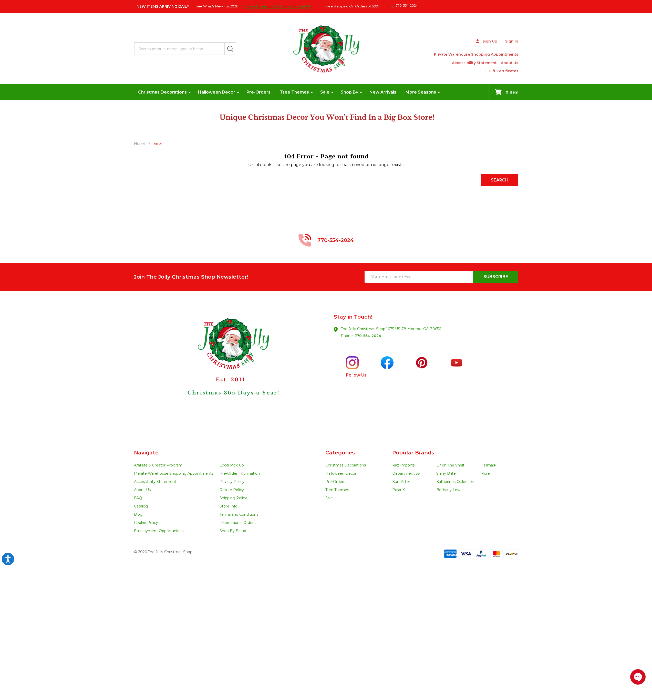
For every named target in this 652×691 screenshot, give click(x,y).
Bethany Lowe (449, 489)
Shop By (349, 92)
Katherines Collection (455, 481)
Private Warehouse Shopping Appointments (476, 54)
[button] (230, 370)
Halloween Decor (216, 92)
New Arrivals (382, 92)
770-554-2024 (368, 335)
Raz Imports (403, 465)
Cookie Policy (146, 522)
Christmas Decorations (162, 92)
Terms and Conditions (239, 514)
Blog (138, 514)
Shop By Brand (233, 531)
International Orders (237, 522)
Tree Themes (294, 92)
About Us (509, 62)
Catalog (141, 506)
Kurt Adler (401, 481)
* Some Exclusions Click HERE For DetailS (277, 6)
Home (140, 143)
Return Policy (232, 489)
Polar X (398, 489)
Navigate (146, 453)
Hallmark (488, 465)
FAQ (138, 498)
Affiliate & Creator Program (158, 465)
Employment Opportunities (158, 531)
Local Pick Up (232, 465)
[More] (189, 92)
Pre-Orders (258, 92)
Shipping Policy (233, 498)
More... (486, 473)
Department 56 (406, 473)
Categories (340, 453)
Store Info (228, 506)
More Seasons (421, 92)
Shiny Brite (446, 473)
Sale (324, 92)
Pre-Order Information (240, 473)
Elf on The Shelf (450, 465)
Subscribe (495, 276)
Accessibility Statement (474, 62)
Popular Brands (413, 453)
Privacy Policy (232, 481)
